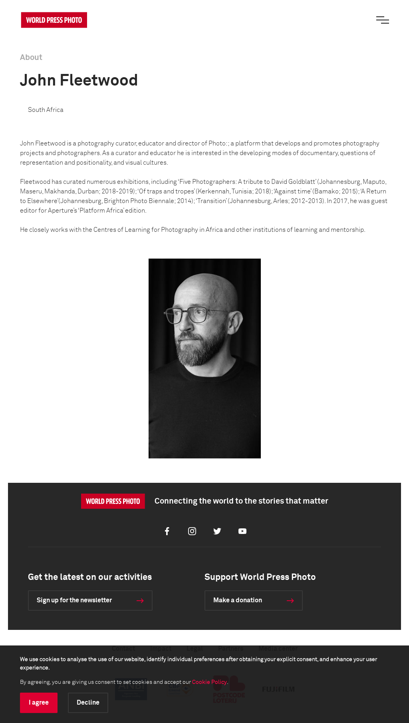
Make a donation (237, 600)
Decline (88, 702)
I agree (39, 702)
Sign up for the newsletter (74, 600)
